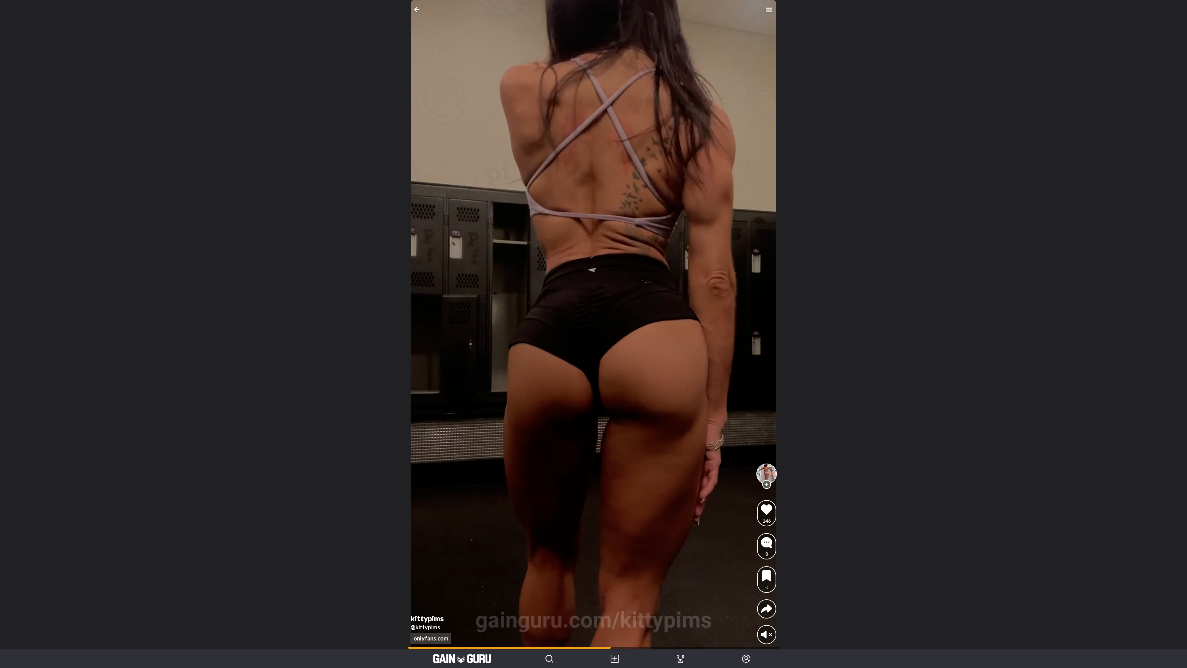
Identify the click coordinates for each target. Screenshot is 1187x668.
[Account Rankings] (680, 658)
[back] (418, 9)
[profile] (766, 474)
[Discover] (549, 658)
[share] (766, 609)
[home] (462, 658)
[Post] (615, 658)
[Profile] (746, 658)
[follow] (766, 484)
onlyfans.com (431, 638)
